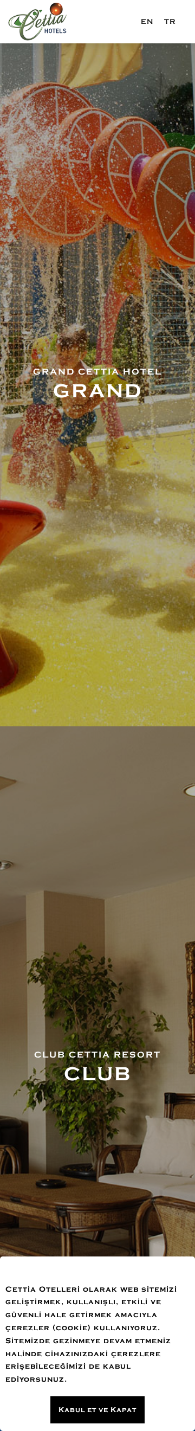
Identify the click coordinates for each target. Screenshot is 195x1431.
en (147, 22)
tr (170, 22)
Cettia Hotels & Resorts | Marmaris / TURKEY (38, 22)
